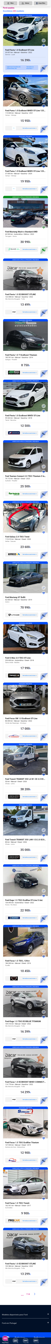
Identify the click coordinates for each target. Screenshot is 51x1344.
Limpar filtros (41, 3)
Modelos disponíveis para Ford (15, 1315)
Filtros (12, 3)
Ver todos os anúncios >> (20, 67)
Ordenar (27, 3)
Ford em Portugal (9, 1323)
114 (28, 1294)
